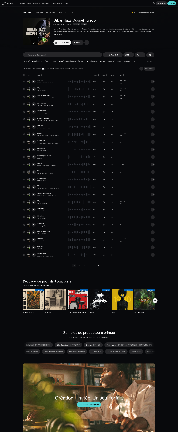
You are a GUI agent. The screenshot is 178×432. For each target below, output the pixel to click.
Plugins (29, 3)
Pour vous (39, 12)
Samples (22, 3)
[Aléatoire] (141, 69)
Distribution (45, 3)
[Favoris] (86, 42)
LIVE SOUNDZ (57, 24)
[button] (153, 3)
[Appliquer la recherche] (25, 55)
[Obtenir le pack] (39, 299)
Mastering (36, 3)
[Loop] (104, 82)
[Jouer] (36, 31)
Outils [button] (71, 12)
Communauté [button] (55, 3)
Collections (61, 12)
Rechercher (50, 12)
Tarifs (66, 3)
